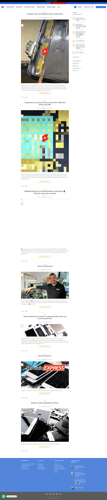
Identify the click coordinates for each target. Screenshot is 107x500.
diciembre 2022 (76, 68)
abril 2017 (75, 70)
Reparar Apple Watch (29, 7)
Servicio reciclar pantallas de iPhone (45, 403)
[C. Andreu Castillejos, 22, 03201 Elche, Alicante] (41, 3)
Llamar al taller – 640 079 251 (28, 464)
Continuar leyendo (45, 93)
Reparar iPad (19, 7)
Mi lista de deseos (42, 468)
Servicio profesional (45, 266)
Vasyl (51, 17)
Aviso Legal (57, 464)
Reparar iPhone (10, 7)
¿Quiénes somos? (25, 468)
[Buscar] (75, 7)
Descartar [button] (59, 1)
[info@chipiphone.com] (44, 3)
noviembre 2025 (76, 61)
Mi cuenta (57, 496)
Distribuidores (24, 467)
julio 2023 (75, 65)
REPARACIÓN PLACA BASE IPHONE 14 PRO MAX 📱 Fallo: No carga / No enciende (81, 34)
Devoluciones (41, 464)
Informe (56, 472)
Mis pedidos (40, 465)
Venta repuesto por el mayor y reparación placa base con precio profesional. (80, 46)
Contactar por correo (25, 465)
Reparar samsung (51, 7)
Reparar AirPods (41, 7)
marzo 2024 (75, 63)
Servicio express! (44, 356)
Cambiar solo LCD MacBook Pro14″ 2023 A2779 (45, 14)
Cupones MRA (41, 467)
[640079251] (49, 3)
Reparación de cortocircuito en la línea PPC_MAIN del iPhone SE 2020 (81, 26)
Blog (59, 7)
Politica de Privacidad (59, 467)
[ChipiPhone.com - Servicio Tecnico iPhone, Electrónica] (3, 7)
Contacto (52, 496)
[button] (3, 496)
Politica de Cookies (58, 465)
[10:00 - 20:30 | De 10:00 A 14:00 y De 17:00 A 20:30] (46, 3)
